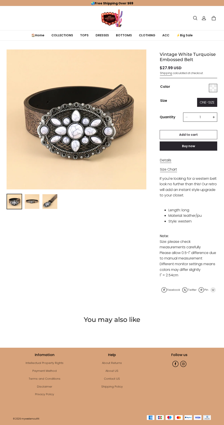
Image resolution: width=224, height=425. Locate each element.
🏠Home (37, 35)
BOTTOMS (124, 35)
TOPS (84, 35)
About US (111, 371)
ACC (165, 35)
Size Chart (168, 169)
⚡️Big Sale (184, 35)
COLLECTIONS (62, 35)
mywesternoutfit (30, 418)
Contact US (112, 379)
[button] (195, 18)
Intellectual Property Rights (44, 363)
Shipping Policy (112, 386)
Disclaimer (44, 386)
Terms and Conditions (44, 379)
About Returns (112, 363)
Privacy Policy (44, 394)
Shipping (166, 73)
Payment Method (44, 371)
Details (165, 160)
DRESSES (102, 35)
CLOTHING (147, 35)
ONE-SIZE (207, 102)
